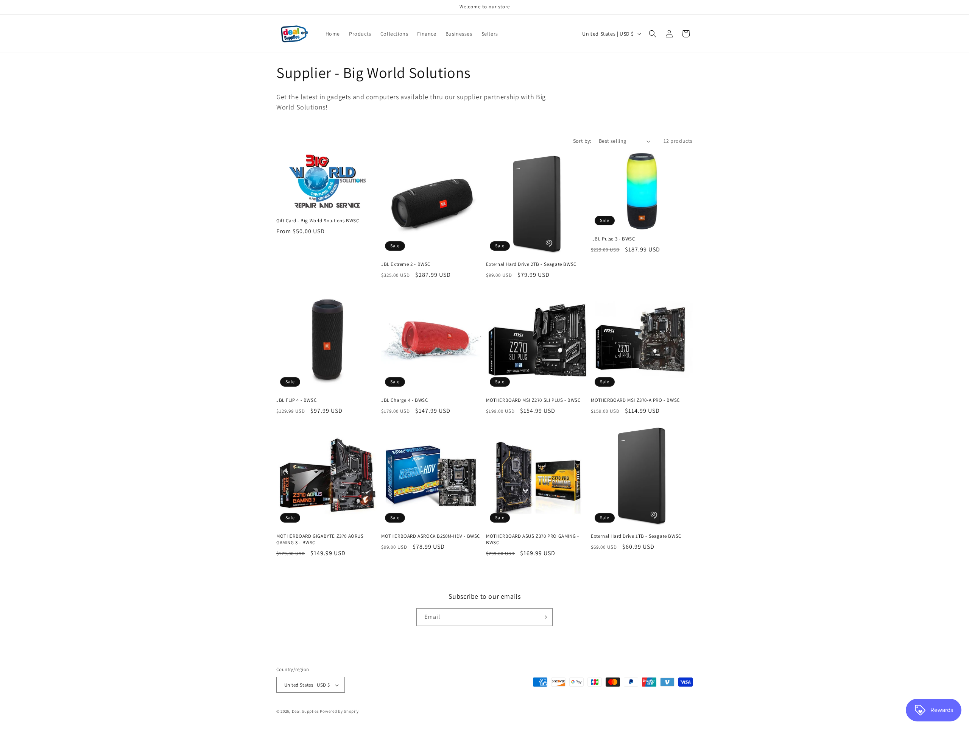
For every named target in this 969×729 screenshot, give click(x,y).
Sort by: (582, 140)
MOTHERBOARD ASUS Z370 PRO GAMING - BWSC (532, 539)
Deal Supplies (305, 711)
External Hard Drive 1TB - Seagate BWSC (636, 536)
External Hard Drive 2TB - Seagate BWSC (531, 264)
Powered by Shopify (339, 711)
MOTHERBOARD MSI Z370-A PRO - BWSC (635, 400)
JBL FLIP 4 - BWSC (296, 400)
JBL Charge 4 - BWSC (404, 400)
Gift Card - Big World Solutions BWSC (317, 221)
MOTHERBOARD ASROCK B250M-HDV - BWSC (430, 536)
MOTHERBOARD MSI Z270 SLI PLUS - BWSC (533, 400)
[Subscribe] (544, 617)
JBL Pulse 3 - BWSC (613, 239)
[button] (652, 33)
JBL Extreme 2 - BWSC (405, 264)
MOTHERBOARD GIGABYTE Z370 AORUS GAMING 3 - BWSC (320, 539)
